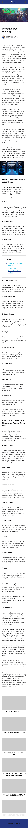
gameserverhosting (12, 36)
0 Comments (19, 38)
